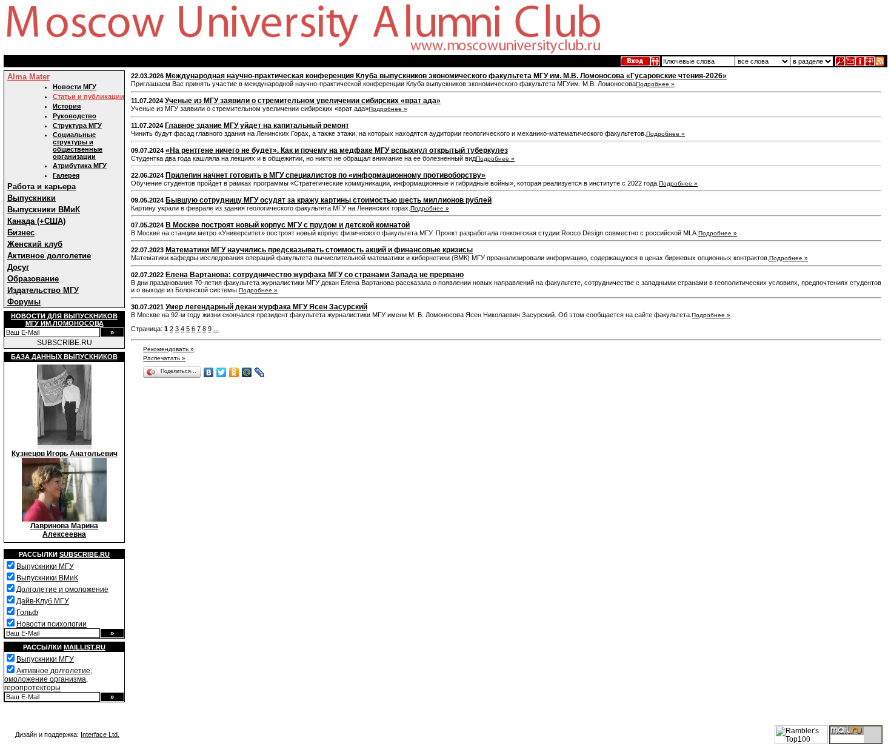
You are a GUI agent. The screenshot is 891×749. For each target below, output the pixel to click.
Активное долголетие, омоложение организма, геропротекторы (48, 679)
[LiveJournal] (259, 372)
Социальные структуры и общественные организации (77, 145)
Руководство (74, 115)
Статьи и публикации (88, 96)
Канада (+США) (36, 221)
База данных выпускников (64, 356)
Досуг (18, 267)
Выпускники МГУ (45, 566)
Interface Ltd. (100, 734)
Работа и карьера (41, 186)
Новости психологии (51, 624)
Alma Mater (28, 76)
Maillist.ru (84, 647)
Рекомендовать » (168, 349)
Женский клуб (34, 244)
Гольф (27, 612)
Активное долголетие (49, 255)
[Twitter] (221, 372)
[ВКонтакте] (208, 372)
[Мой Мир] (247, 372)
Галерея (66, 175)
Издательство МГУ (43, 290)
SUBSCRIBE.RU (64, 342)
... (216, 328)
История (67, 106)
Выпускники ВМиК (43, 209)
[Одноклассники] (234, 372)
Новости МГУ (74, 86)
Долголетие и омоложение (62, 589)
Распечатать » (164, 358)
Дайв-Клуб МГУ (42, 601)
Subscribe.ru (84, 554)
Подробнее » (655, 84)
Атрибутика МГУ (80, 165)
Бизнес (21, 232)
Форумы (24, 301)
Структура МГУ (77, 125)
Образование (33, 278)
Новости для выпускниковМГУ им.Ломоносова (64, 319)
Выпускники (31, 198)
